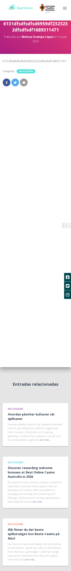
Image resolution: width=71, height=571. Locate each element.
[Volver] (66, 226)
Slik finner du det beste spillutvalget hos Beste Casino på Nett (33, 534)
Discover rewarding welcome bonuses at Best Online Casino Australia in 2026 (31, 472)
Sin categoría (26, 71)
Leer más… (45, 439)
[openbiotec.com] (34, 8)
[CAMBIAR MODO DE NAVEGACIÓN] (64, 8)
